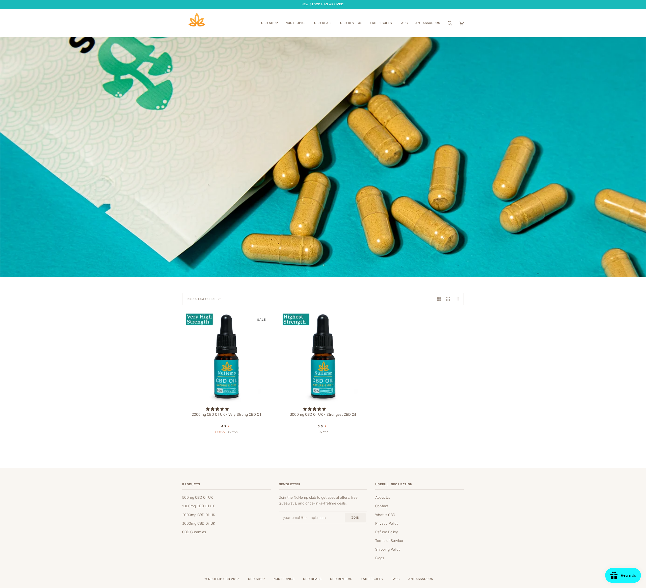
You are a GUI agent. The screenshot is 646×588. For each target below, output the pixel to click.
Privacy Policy (386, 523)
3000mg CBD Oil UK (198, 523)
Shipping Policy (387, 549)
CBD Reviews (341, 579)
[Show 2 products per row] (439, 299)
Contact (381, 506)
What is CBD (385, 515)
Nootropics (284, 579)
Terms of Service (389, 540)
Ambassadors (420, 579)
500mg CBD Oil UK (197, 497)
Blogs (379, 558)
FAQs (395, 579)
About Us (382, 497)
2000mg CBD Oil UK (198, 515)
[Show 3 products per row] (448, 299)
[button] (218, 409)
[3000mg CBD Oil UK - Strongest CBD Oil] (323, 358)
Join (355, 517)
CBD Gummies (194, 532)
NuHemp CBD (219, 579)
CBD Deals (312, 579)
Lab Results (372, 579)
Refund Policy (386, 532)
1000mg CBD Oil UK (198, 506)
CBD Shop (256, 579)
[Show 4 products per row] (458, 299)
